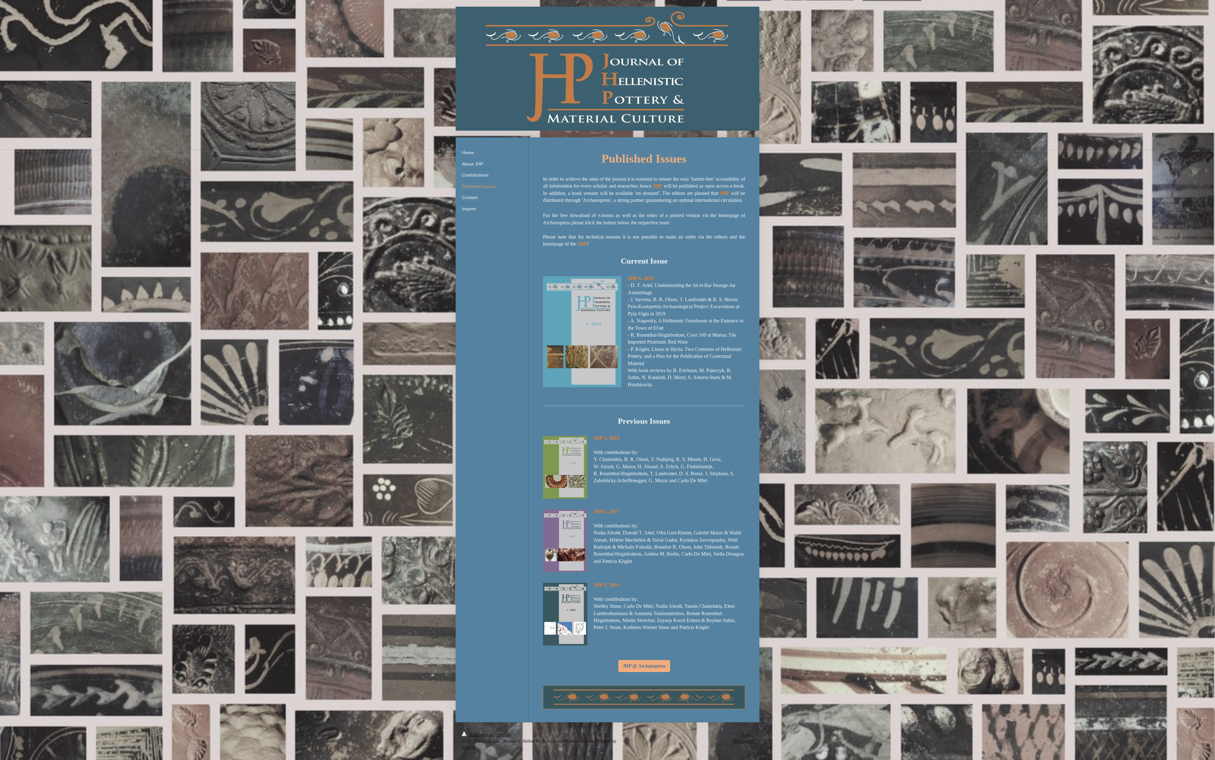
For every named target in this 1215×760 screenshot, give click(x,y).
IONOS (469, 747)
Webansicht (743, 741)
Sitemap (503, 734)
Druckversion (481, 734)
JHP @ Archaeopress (644, 666)
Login (747, 734)
